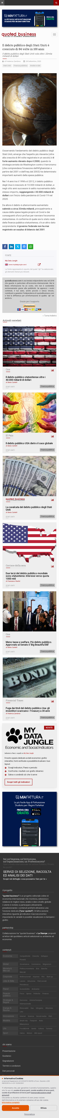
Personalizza (29, 1114)
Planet (6, 989)
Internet (23, 1016)
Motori (29, 1033)
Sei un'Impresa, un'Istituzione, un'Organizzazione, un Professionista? (24, 860)
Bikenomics (24, 1024)
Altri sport (38, 1033)
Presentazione (8, 1051)
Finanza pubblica (47, 386)
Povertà (23, 960)
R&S (50, 1016)
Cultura (41, 1029)
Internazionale (25, 1004)
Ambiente (35, 989)
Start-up (50, 977)
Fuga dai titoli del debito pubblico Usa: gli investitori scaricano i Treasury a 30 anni (28, 709)
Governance (24, 964)
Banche (44, 969)
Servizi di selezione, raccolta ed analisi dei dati (27, 873)
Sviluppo (44, 956)
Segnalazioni (8, 1061)
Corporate (7, 976)
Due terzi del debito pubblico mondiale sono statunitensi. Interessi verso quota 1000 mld (27, 576)
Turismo (49, 1029)
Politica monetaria (27, 969)
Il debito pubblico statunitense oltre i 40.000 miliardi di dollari (25, 378)
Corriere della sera (16, 565)
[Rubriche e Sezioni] (2, 2)
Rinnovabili (24, 1008)
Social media (41, 1016)
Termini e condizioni (11, 1066)
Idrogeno (39, 1008)
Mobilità (6, 1020)
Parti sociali (42, 981)
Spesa (28, 994)
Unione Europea (36, 1000)
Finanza (45, 994)
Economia (7, 956)
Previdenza (24, 985)
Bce (37, 969)
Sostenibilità (25, 989)
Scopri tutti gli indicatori (18, 782)
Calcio (22, 1033)
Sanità (33, 1029)
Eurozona (23, 1000)
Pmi (43, 977)
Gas (32, 1008)
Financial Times (14, 700)
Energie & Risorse (7, 1009)
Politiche (36, 994)
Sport (5, 1033)
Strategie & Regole (8, 1001)
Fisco (22, 994)
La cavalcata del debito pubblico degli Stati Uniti (29, 508)
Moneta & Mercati (7, 969)
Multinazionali (25, 977)
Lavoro (22, 981)
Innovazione (8, 1016)
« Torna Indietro (50, 316)
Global (6, 964)
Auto (41, 1021)
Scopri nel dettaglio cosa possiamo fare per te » (25, 879)
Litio (21, 1012)
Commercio (36, 964)
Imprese (36, 977)
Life (4, 1028)
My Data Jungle (11, 261)
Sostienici (6, 1056)
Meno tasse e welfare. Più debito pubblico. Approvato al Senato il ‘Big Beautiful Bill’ (29, 643)
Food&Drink (24, 1029)
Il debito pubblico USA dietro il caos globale (29, 443)
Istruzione (31, 981)
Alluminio (49, 1008)
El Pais (9, 435)
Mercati (23, 972)
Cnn (8, 369)
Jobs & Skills (8, 981)
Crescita (35, 956)
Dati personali (8, 1071)
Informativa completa (10, 1102)
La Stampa (42, 933)
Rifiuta (44, 1108)
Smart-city (24, 1021)
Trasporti (33, 1021)
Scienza (31, 1016)
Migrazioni (47, 964)
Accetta (15, 1108)
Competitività (25, 956)
